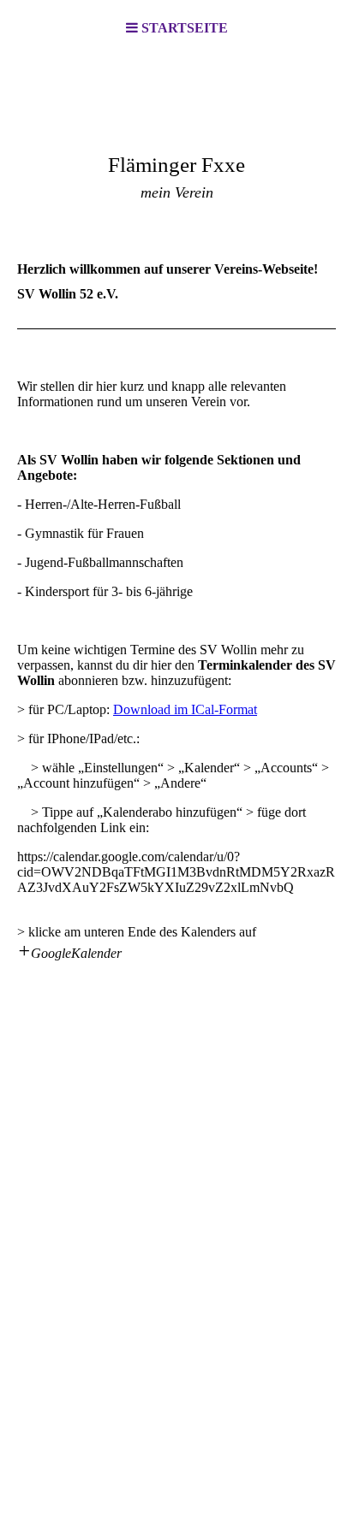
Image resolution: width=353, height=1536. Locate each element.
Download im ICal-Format (185, 709)
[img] (176, 141)
